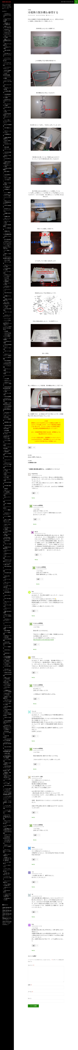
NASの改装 (6, 278)
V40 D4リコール (7, 380)
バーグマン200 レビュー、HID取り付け (7, 812)
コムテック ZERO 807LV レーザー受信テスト (7, 323)
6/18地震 (6, 331)
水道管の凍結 (7, 753)
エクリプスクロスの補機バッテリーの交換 (7, 20)
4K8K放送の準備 (7, 425)
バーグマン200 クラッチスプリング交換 (7, 807)
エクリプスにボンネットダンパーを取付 (7, 64)
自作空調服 (6, 430)
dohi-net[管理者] (41, 15)
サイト (30, 998)
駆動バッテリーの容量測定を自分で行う (7, 41)
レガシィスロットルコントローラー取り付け (7, 870)
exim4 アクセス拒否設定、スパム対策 (7, 802)
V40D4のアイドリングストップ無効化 (7, 384)
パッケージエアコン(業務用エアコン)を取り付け (7, 895)
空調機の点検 (7, 216)
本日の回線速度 (7, 360)
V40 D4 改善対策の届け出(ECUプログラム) (7, 722)
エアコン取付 (7, 438)
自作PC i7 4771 (7, 835)
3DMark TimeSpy (8, 672)
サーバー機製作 (7, 192)
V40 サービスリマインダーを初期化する (7, 616)
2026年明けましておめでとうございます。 (7, 15)
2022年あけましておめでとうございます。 (7, 101)
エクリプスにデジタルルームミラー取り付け (7, 59)
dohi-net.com (6, 2)
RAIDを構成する (7, 840)
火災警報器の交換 (32, 461)
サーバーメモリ (7, 318)
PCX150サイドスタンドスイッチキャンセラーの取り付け (7, 243)
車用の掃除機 (7, 630)
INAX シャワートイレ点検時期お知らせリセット (7, 202)
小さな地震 (6, 378)
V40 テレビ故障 (7, 177)
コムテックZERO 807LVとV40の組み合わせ (7, 328)
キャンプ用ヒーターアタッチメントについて (7, 121)
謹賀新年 (6, 488)
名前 (30, 984)
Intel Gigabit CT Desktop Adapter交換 (7, 409)
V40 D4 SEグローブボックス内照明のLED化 (7, 714)
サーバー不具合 (7, 320)
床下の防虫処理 (7, 239)
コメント (31, 965)
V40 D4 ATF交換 (7, 333)
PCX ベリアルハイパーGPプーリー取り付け (7, 822)
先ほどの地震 (7, 260)
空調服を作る (7, 231)
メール (30, 991)
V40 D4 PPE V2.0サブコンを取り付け (7, 643)
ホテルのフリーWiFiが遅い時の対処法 (7, 744)
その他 (29, 9)
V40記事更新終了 (8, 94)
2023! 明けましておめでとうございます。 (7, 55)
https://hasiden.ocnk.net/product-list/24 (43, 639)
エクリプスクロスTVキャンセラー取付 (7, 81)
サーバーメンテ (7, 522)
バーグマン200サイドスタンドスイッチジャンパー (7, 798)
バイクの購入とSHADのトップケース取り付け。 (7, 247)
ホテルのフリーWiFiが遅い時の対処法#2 (7, 400)
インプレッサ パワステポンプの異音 (7, 878)
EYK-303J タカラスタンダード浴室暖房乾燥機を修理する (7, 793)
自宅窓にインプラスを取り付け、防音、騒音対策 (7, 859)
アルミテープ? (7, 625)
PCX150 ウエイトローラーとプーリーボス (7, 210)
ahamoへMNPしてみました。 (35, 456)
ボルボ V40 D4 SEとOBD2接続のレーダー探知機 (7, 756)
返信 (34, 498)
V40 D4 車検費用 (7, 406)
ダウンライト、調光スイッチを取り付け (7, 851)
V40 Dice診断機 (7, 396)
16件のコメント (50, 15)
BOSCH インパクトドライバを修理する (7, 846)
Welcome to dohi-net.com (67, 1)
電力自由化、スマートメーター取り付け (7, 733)
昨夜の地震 (6, 147)
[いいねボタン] (30, 447)
